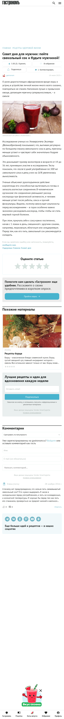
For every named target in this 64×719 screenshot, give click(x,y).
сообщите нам (9, 245)
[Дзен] (38, 519)
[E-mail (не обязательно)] (32, 458)
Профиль (58, 716)
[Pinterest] (26, 519)
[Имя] (32, 450)
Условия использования (32, 413)
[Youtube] (32, 519)
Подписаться (32, 396)
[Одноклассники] (19, 519)
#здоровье (7, 248)
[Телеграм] (7, 519)
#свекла (16, 248)
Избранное (46, 716)
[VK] (13, 519)
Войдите (51, 440)
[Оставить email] (32, 389)
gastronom (10, 75)
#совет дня (25, 248)
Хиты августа (32, 716)
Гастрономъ (6, 716)
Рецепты (19, 716)
